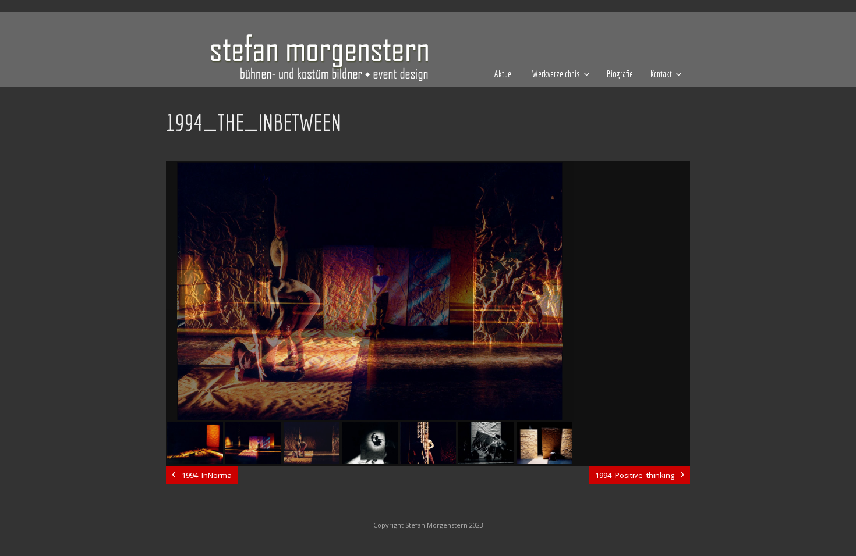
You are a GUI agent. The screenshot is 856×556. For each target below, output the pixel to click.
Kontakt (661, 74)
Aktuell (504, 74)
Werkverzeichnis (556, 74)
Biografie (620, 74)
